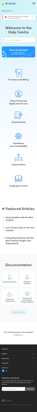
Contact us (18, 335)
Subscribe (30, 389)
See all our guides (18, 312)
